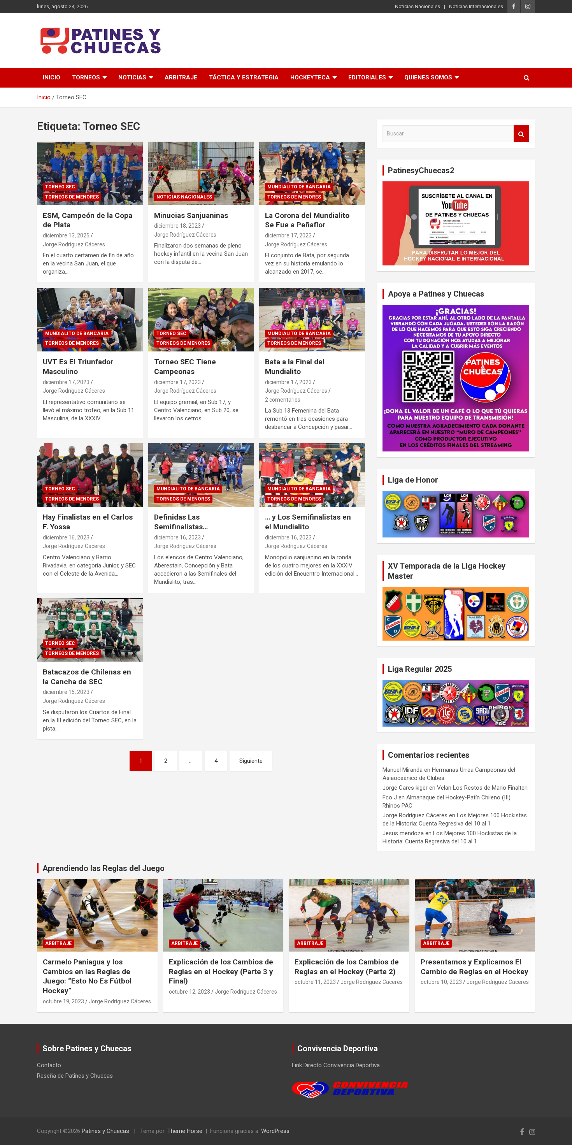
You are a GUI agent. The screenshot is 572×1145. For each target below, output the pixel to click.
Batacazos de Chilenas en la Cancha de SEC (87, 676)
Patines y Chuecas (105, 1130)
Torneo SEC (60, 187)
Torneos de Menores (72, 197)
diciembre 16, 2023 (66, 537)
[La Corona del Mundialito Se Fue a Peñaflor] (312, 173)
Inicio (51, 77)
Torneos (86, 77)
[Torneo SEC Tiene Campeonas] (201, 320)
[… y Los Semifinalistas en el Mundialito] (312, 475)
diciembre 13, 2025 (66, 235)
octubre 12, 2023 (189, 992)
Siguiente (251, 760)
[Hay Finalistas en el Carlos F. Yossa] (90, 475)
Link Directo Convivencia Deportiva (336, 1065)
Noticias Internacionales (476, 6)
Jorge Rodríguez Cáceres (74, 244)
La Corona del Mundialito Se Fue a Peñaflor (307, 220)
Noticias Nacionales (417, 6)
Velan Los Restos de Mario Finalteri (482, 787)
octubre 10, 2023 (441, 982)
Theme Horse (184, 1130)
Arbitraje (181, 77)
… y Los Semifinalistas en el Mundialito (308, 522)
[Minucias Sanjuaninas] (201, 173)
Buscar (521, 133)
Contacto (49, 1065)
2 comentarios (282, 400)
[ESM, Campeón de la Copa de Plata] (90, 173)
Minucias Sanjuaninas (191, 215)
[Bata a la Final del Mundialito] (312, 320)
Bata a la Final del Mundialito (295, 366)
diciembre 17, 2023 (288, 235)
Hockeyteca (310, 77)
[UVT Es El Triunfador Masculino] (90, 320)
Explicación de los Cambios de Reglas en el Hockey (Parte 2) (347, 966)
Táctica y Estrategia (244, 77)
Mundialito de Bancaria (299, 187)
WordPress (275, 1130)
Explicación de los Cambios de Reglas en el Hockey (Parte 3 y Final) (221, 971)
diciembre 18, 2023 (177, 226)
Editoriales (367, 77)
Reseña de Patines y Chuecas (75, 1075)
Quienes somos (428, 77)
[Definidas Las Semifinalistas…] (201, 475)
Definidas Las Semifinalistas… (181, 522)
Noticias (132, 77)
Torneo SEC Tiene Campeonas (185, 366)
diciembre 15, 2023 (66, 692)
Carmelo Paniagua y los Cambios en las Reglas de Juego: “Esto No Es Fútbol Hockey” (87, 976)
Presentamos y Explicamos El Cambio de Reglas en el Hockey (474, 966)
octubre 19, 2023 (63, 1001)
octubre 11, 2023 (315, 982)
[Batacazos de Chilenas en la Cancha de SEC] (90, 630)
